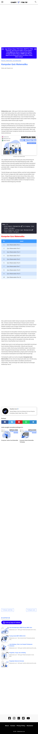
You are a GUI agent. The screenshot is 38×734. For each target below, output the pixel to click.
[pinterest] (19, 422)
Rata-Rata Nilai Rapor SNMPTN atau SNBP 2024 (20, 627)
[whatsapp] (26, 422)
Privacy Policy (21, 725)
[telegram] (33, 422)
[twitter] (11, 422)
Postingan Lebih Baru (7, 610)
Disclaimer (30, 725)
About (7, 725)
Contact (12, 725)
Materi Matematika (14, 226)
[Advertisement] (19, 26)
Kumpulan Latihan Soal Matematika (19, 230)
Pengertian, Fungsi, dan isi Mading (17, 652)
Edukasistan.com (21, 731)
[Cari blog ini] (36, 2)
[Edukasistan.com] (19, 2)
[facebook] (4, 422)
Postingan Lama (31, 610)
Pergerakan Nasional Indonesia (16, 661)
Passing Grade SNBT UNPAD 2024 (17, 636)
